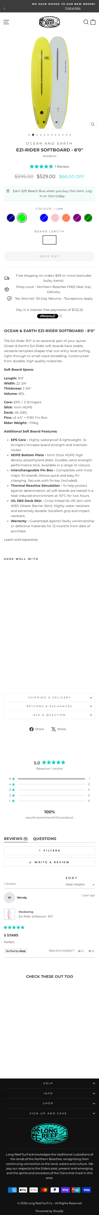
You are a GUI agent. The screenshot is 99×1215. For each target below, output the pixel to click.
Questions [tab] (44, 839)
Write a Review (61, 863)
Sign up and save (48, 1113)
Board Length (50, 231)
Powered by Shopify (50, 1211)
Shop (48, 1103)
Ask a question (49, 715)
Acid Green (88, 217)
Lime (21, 217)
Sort (72, 878)
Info (48, 1093)
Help (48, 1083)
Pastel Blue (44, 217)
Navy (10, 217)
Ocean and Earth (49, 143)
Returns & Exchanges (49, 706)
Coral (66, 217)
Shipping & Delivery (49, 697)
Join (51, 196)
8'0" (49, 240)
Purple (77, 217)
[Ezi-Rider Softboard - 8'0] (6, 679)
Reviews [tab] (16, 839)
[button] (50, 166)
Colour (49, 208)
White (33, 217)
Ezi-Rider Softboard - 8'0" (36, 916)
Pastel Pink (55, 217)
